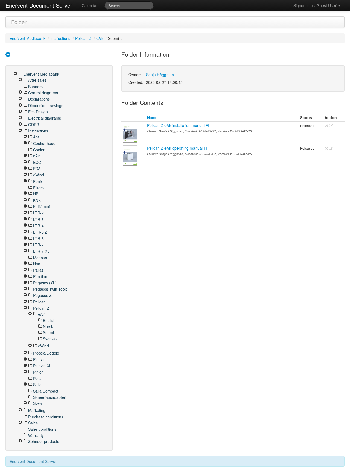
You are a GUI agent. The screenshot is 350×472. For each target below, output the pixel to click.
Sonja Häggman (160, 74)
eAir (99, 38)
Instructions (60, 38)
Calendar (90, 5)
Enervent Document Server (38, 5)
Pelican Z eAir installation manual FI (178, 125)
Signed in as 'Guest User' (315, 5)
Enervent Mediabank (27, 38)
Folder (19, 22)
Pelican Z (83, 38)
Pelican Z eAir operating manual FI (177, 148)
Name (152, 117)
